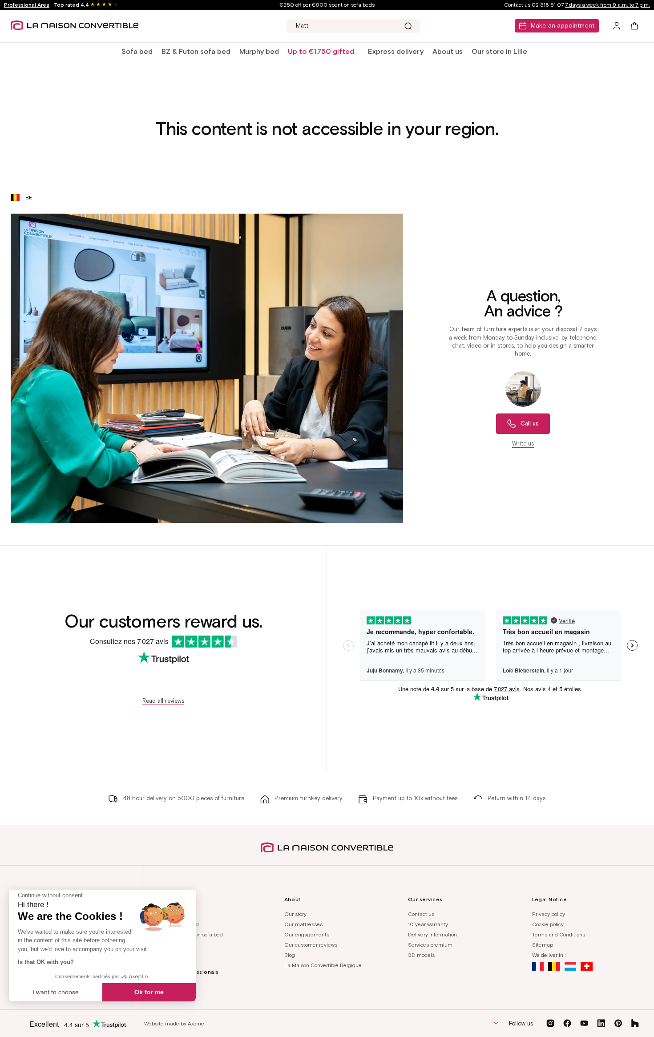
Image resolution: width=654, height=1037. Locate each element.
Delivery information (432, 934)
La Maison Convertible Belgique (323, 965)
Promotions (173, 955)
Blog (289, 955)
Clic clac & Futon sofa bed (191, 934)
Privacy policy (548, 914)
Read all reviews (163, 700)
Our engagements (306, 934)
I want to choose (55, 992)
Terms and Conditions (558, 934)
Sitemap (542, 944)
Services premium (430, 944)
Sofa (165, 914)
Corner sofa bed (179, 924)
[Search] (408, 26)
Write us (523, 443)
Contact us (421, 914)
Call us (530, 423)
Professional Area (26, 4)
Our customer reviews (310, 944)
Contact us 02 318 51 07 (577, 4)
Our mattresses (303, 924)
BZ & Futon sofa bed (195, 51)
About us (447, 51)
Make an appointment (562, 25)
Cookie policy (548, 924)
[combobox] (353, 26)
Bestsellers (173, 944)
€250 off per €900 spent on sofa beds (327, 4)
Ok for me (149, 992)
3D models (421, 955)
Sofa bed (137, 51)
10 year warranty (428, 924)
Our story (295, 914)
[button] (137, 52)
